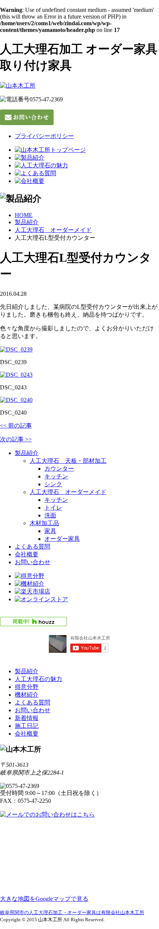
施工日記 (26, 726)
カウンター (59, 468)
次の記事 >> (16, 439)
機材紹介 (26, 694)
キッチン (56, 476)
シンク (53, 484)
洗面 (50, 515)
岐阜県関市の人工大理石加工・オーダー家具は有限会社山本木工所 (72, 912)
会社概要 (26, 554)
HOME (24, 215)
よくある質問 (32, 546)
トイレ (53, 507)
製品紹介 (26, 222)
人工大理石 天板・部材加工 (68, 461)
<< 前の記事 (16, 425)
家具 (50, 531)
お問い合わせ (32, 562)
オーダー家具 (62, 539)
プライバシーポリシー (44, 136)
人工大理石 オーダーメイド (53, 230)
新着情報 (26, 718)
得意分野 (26, 687)
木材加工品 (44, 523)
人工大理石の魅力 (38, 679)
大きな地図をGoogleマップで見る (44, 899)
